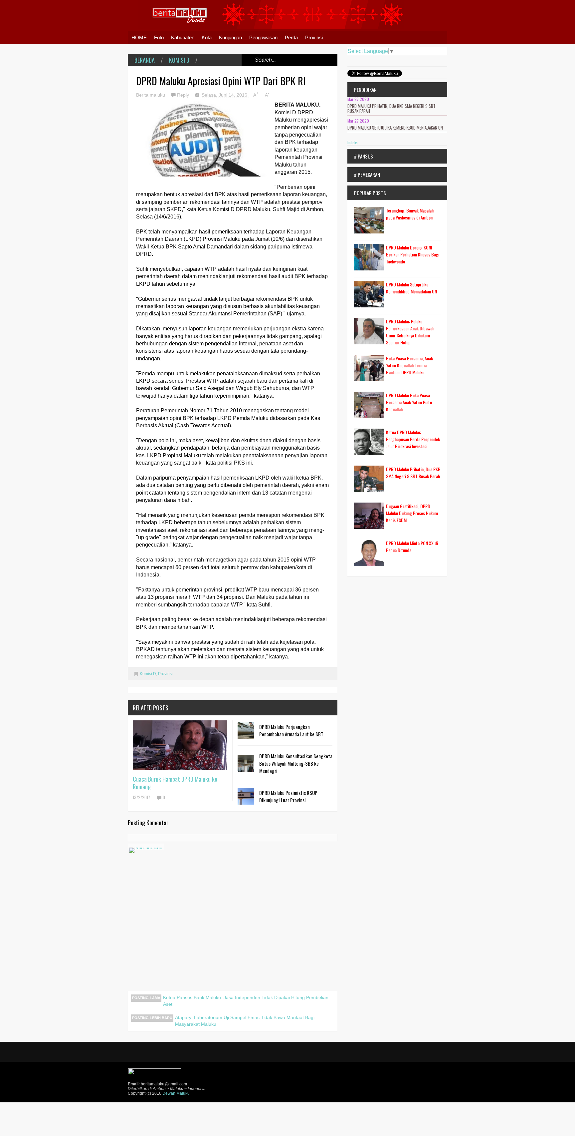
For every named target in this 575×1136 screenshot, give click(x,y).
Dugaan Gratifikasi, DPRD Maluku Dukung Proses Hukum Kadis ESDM (412, 513)
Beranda (144, 60)
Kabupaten (182, 37)
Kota (207, 37)
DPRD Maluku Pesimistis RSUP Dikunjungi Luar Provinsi (288, 796)
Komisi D (179, 60)
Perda (291, 37)
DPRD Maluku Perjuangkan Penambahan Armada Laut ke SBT (291, 730)
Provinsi (314, 37)
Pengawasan (263, 37)
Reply (183, 95)
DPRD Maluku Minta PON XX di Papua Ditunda (412, 547)
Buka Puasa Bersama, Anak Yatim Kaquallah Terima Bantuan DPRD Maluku (409, 365)
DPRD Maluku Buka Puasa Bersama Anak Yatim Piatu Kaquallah (409, 402)
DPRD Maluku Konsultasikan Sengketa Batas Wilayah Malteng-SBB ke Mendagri (295, 763)
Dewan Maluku (176, 1093)
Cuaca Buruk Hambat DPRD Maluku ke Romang (175, 783)
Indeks (352, 142)
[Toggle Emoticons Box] (146, 847)
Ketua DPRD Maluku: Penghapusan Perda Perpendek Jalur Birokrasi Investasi (413, 439)
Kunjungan (230, 37)
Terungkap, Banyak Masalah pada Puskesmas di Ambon (410, 214)
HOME (139, 37)
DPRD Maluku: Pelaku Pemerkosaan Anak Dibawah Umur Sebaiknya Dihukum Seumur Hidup (410, 332)
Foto (159, 37)
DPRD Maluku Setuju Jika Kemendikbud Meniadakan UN (395, 127)
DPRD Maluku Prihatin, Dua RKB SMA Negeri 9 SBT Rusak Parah (391, 109)
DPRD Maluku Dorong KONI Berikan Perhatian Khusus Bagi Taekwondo (412, 254)
